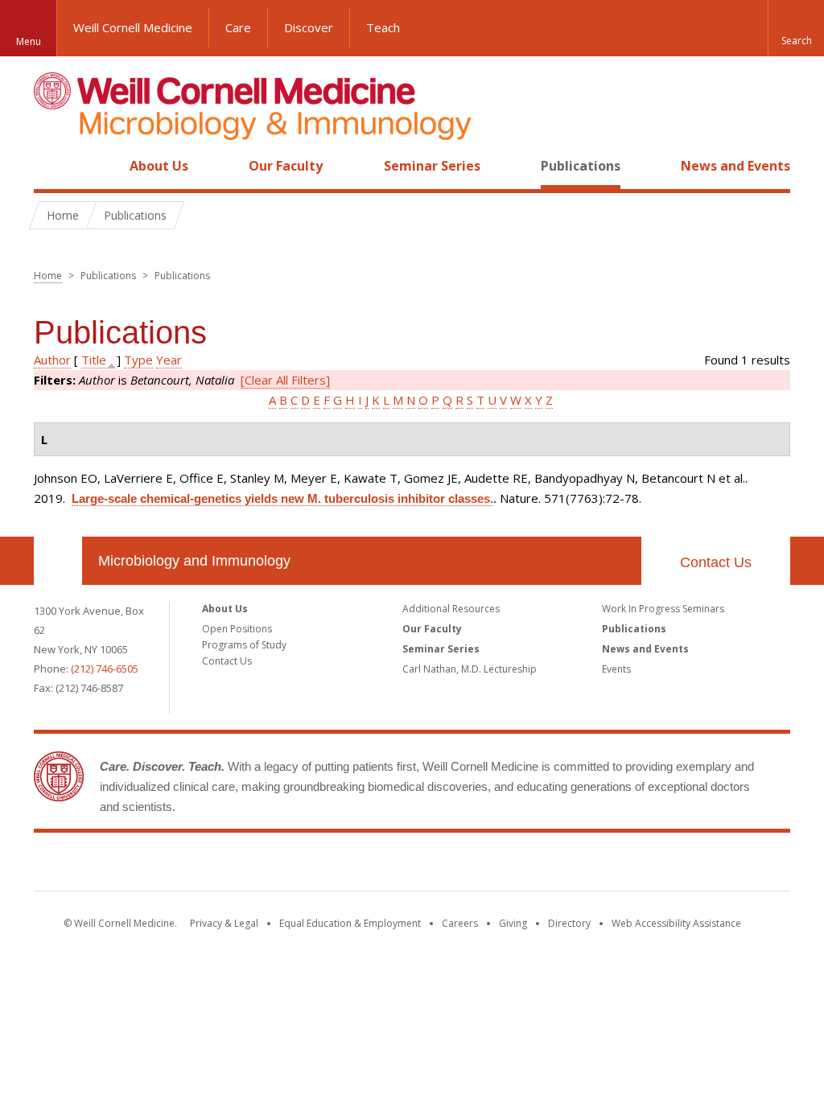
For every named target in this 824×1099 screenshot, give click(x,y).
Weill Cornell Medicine (132, 27)
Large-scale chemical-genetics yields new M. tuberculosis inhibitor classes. (282, 498)
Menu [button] (28, 41)
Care (238, 27)
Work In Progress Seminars (663, 608)
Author (52, 360)
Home (51, 165)
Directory (569, 923)
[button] (796, 28)
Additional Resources (451, 608)
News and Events (735, 166)
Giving (513, 923)
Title (93, 360)
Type (138, 360)
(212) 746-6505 (104, 668)
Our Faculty (286, 166)
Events (616, 669)
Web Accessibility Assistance (676, 923)
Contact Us (716, 562)
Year (169, 360)
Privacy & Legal (224, 923)
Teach (383, 27)
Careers (460, 923)
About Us (159, 166)
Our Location (58, 561)
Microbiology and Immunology (194, 561)
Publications (580, 166)
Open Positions (237, 629)
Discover (308, 27)
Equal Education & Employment (350, 923)
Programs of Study (244, 645)
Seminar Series (432, 166)
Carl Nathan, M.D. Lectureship (469, 669)
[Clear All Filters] (285, 380)
